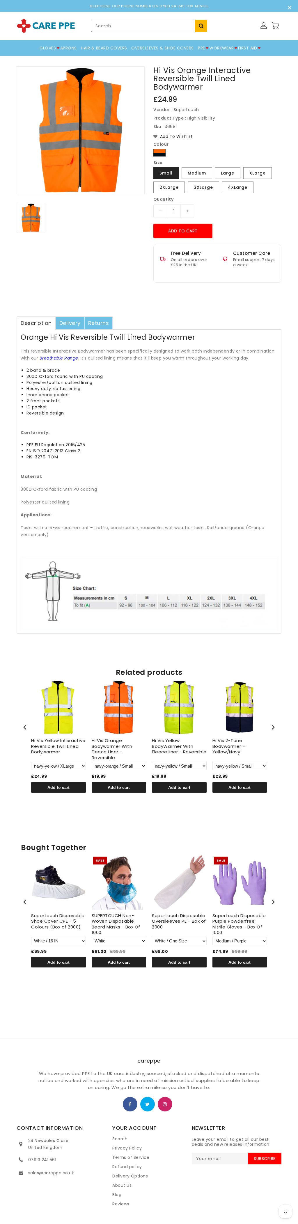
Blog (116, 1195)
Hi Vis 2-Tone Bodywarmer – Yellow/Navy (229, 746)
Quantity (163, 199)
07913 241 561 (42, 1160)
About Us (122, 1185)
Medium (197, 173)
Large (227, 173)
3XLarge (203, 187)
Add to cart (183, 231)
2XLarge (169, 187)
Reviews (121, 1204)
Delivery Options (130, 1176)
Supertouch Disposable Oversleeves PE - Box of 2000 (179, 921)
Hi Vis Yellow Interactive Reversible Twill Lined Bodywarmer (58, 746)
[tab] (36, 323)
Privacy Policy (127, 1148)
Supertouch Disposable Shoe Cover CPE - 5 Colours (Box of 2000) (58, 921)
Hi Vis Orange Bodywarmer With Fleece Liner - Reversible (112, 749)
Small (166, 173)
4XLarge (237, 187)
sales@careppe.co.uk (51, 1173)
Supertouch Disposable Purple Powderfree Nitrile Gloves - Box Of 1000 (239, 924)
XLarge (257, 173)
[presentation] (25, 727)
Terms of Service (130, 1157)
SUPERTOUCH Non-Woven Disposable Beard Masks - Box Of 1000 (116, 924)
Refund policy (127, 1167)
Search (119, 1139)
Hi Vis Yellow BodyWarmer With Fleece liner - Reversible (179, 746)
